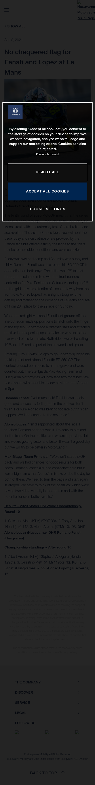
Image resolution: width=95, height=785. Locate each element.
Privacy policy (43, 154)
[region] (47, 161)
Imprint (55, 154)
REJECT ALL (47, 172)
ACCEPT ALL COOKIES (47, 191)
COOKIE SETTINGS (47, 209)
